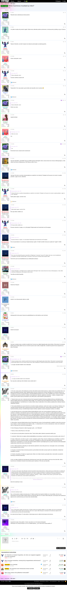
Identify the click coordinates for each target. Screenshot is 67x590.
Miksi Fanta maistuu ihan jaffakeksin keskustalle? (17, 572)
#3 (65, 41)
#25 (65, 374)
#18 (65, 266)
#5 (65, 70)
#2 (65, 27)
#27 (65, 466)
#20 (65, 297)
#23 (65, 342)
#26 (65, 388)
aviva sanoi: (13, 73)
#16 (65, 235)
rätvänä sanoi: (14, 468)
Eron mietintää (13, 564)
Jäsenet (19, 1)
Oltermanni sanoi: (14, 268)
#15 (65, 220)
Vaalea (3, 581)
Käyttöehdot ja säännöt (44, 581)
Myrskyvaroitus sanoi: (15, 191)
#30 (65, 519)
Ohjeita (59, 581)
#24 (65, 356)
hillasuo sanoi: (14, 489)
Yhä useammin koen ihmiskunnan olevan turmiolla (21, 568)
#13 (65, 188)
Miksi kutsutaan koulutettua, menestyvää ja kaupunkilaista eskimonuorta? (23, 560)
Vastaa (65, 24)
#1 (65, 12)
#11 (65, 158)
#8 (65, 114)
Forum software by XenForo (34, 583)
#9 (65, 129)
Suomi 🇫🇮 (8, 581)
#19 (65, 282)
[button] (15, 1)
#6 (65, 85)
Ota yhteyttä (36, 581)
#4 (65, 56)
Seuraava (6, 9)
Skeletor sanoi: (14, 207)
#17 (65, 250)
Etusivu (12, 1)
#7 (65, 100)
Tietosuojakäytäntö (53, 581)
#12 (65, 173)
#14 (65, 204)
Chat (25, 1)
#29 (65, 505)
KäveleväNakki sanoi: (15, 359)
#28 (65, 487)
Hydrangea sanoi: (14, 131)
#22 (65, 327)
